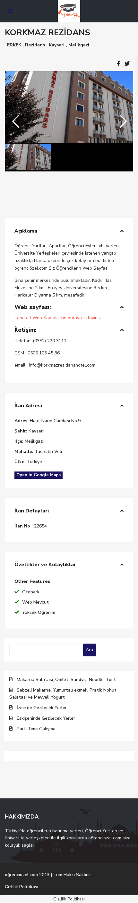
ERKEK (14, 45)
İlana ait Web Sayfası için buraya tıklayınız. (58, 318)
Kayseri (57, 45)
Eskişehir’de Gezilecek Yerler (46, 718)
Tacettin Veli (48, 451)
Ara (89, 650)
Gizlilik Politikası (21, 887)
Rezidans (35, 45)
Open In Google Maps (38, 475)
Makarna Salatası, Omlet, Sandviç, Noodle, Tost (66, 680)
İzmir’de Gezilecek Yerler (42, 708)
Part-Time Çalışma (36, 729)
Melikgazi (78, 45)
